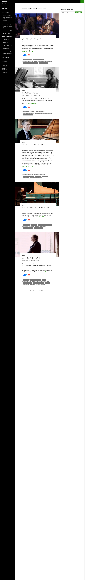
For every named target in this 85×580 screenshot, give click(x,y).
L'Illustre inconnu (6, 40)
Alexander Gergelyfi (27, 59)
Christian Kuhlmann (41, 111)
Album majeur (4, 65)
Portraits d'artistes (6, 33)
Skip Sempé (33, 284)
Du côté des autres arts (6, 17)
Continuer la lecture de (28, 51)
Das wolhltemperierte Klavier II (45, 224)
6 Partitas (25, 111)
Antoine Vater (32, 111)
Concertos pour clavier (39, 174)
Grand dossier (5, 39)
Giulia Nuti (38, 113)
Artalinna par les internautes (7, 45)
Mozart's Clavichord (43, 62)
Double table (30, 92)
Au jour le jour (5, 48)
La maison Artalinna (5, 44)
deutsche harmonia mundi (40, 61)
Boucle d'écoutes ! (6, 29)
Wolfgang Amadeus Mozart (36, 177)
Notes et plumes (5, 42)
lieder (36, 62)
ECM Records (38, 176)
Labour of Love (4, 62)
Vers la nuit (4, 68)
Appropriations (31, 257)
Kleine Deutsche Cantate (28, 62)
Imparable (4, 71)
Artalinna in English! (5, 10)
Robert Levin (25, 177)
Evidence (44, 279)
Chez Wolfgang (31, 39)
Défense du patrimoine (6, 24)
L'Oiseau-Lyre (45, 176)
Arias (42, 59)
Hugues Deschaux (36, 281)
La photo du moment (6, 51)
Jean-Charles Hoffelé (36, 41)
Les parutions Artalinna (7, 53)
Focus (23, 36)
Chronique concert (6, 15)
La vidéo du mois (5, 18)
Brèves (4, 14)
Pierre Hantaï (26, 284)
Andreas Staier (26, 224)
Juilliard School (45, 281)
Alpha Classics (36, 59)
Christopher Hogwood (28, 61)
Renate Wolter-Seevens (28, 114)
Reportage (4, 20)
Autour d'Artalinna (5, 12)
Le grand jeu (4, 60)
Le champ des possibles (35, 207)
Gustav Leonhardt (27, 281)
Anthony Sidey (34, 224)
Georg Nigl (49, 61)
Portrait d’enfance (33, 144)
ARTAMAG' (5, 1)
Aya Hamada (25, 279)
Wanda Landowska (40, 284)
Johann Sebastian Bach (46, 113)
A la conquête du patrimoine (7, 26)
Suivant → (41, 290)
